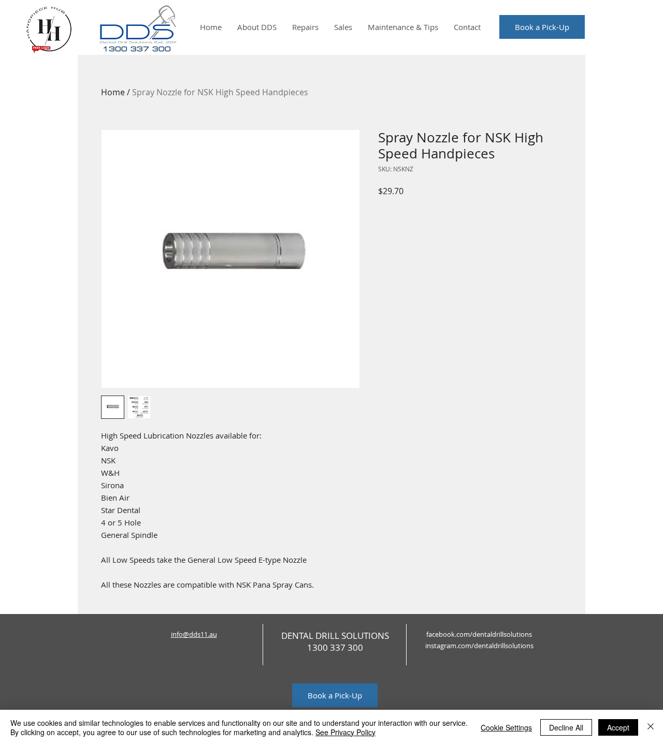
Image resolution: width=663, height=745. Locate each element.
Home (113, 92)
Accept (618, 727)
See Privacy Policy (345, 732)
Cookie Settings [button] (506, 727)
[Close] (650, 727)
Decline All (566, 727)
